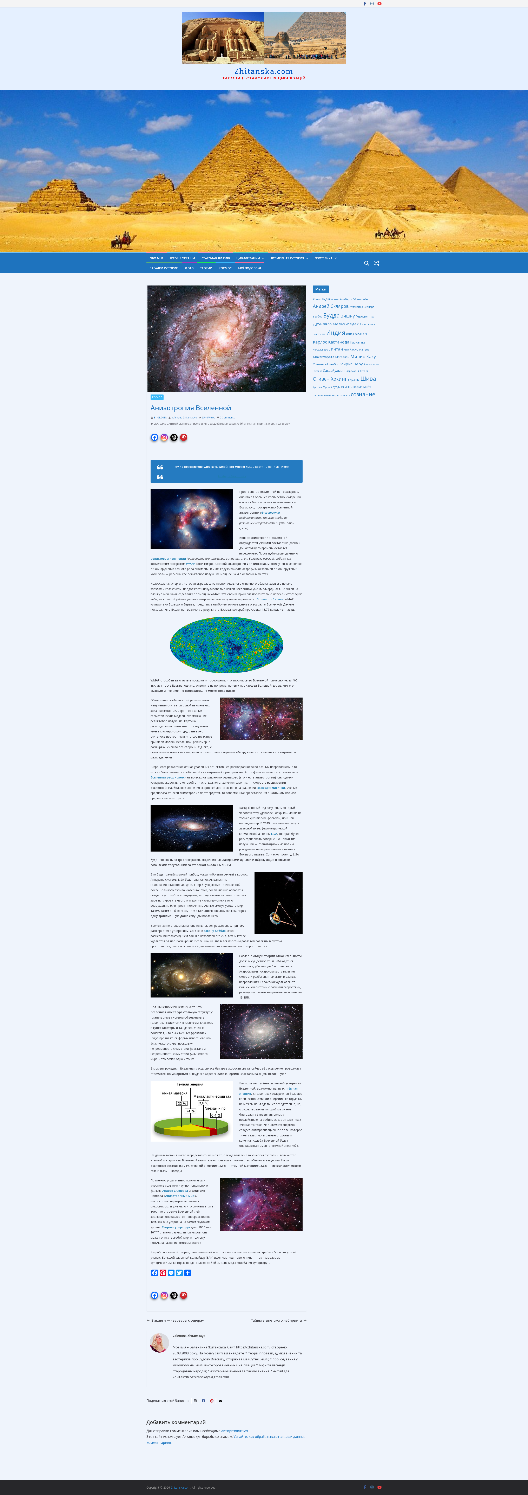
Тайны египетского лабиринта (276, 1320)
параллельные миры (326, 395)
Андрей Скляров (179, 423)
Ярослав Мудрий (322, 387)
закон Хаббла (237, 423)
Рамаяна (317, 371)
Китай (337, 349)
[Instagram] (164, 435)
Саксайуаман (334, 370)
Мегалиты (342, 357)
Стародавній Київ (216, 258)
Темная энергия (257, 423)
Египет (363, 324)
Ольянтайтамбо (325, 364)
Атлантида (356, 307)
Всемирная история (287, 258)
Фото (189, 268)
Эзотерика (323, 258)
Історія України (182, 258)
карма (357, 387)
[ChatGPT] (174, 435)
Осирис (345, 363)
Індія (326, 299)
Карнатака (357, 342)
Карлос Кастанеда (331, 342)
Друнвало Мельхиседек (336, 323)
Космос (225, 268)
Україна (353, 379)
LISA (156, 423)
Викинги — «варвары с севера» (177, 1320)
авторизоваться (234, 1431)
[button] (262, 258)
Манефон (365, 349)
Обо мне (157, 258)
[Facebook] (154, 435)
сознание (363, 394)
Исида (350, 334)
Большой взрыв (217, 423)
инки (348, 387)
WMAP (163, 423)
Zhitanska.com (263, 71)
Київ (346, 349)
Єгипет (317, 299)
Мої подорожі (249, 268)
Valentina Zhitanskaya (184, 417)
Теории (206, 268)
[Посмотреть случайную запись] (377, 263)
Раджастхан (371, 364)
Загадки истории (164, 268)
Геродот (362, 316)
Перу (358, 363)
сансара (345, 395)
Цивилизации (248, 258)
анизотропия (198, 423)
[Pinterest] (183, 435)
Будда (331, 315)
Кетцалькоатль (321, 349)
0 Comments (227, 417)
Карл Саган (361, 333)
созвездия (271, 788)
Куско (353, 349)
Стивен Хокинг (330, 379)
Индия (335, 332)
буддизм (338, 387)
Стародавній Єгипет (356, 370)
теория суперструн (279, 423)
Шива (368, 378)
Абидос (335, 299)
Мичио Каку (363, 356)
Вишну (348, 316)
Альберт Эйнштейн (354, 299)
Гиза (372, 316)
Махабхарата (323, 357)
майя (367, 386)
